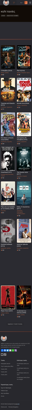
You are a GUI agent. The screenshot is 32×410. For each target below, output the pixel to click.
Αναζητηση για (12, 15)
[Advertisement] (16, 31)
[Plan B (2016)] (24, 57)
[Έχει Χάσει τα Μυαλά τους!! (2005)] (8, 124)
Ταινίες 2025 (4, 372)
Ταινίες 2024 (4, 374)
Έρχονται (6, 388)
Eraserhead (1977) (6, 172)
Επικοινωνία (4, 407)
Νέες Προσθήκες (5, 393)
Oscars (2, 396)
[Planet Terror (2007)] (8, 297)
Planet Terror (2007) (7, 311)
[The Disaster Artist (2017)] (24, 159)
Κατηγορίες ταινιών (5, 363)
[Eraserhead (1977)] (8, 159)
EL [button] (21, 2)
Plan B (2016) (21, 70)
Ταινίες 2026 (4, 369)
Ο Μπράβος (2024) (6, 70)
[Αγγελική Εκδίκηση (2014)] (8, 231)
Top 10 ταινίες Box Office (7, 366)
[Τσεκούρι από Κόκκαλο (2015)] (8, 90)
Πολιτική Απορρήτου (13, 407)
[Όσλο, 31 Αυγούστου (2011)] (24, 193)
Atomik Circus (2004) (23, 103)
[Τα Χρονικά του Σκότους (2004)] (24, 297)
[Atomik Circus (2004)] (24, 90)
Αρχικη (3, 15)
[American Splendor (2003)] (24, 231)
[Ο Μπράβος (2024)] (8, 57)
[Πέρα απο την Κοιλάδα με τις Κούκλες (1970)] (8, 193)
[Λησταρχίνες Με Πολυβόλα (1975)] (24, 124)
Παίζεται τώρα (4, 390)
